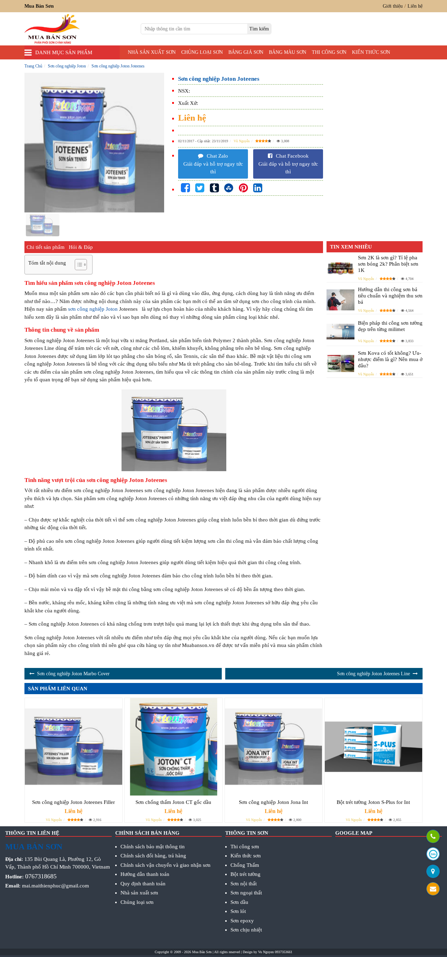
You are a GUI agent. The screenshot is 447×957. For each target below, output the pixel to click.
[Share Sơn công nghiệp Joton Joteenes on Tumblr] (214, 188)
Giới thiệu (393, 6)
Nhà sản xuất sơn (152, 52)
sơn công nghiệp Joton (93, 309)
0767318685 (41, 876)
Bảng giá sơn (245, 52)
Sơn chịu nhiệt (246, 930)
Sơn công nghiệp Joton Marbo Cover (73, 673)
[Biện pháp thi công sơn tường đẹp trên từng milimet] (340, 332)
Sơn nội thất (243, 883)
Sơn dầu (239, 902)
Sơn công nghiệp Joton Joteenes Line (373, 673)
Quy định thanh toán (143, 883)
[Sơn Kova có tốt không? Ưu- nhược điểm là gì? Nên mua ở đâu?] (340, 363)
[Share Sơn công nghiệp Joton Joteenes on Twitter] (199, 188)
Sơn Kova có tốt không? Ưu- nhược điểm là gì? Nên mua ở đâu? (390, 359)
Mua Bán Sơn (202, 952)
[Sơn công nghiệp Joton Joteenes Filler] (73, 746)
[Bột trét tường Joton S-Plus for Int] (373, 747)
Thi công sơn (329, 52)
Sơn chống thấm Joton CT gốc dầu (173, 802)
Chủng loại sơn (202, 52)
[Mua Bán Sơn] (433, 872)
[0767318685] (433, 837)
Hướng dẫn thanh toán (144, 874)
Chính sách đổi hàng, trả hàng (153, 855)
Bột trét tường (245, 874)
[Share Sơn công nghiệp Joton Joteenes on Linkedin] (257, 188)
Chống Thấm (244, 865)
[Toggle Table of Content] (77, 265)
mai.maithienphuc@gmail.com (55, 885)
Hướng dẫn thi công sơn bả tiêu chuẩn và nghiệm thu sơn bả (390, 296)
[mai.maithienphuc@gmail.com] (433, 889)
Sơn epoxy (242, 920)
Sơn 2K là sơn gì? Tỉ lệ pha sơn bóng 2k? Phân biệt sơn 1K (388, 264)
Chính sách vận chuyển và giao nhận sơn (165, 865)
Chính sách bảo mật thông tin (152, 846)
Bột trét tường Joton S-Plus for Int (373, 802)
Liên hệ (415, 6)
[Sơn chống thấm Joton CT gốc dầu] (173, 746)
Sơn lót (238, 911)
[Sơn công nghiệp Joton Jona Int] (273, 746)
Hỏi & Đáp (81, 247)
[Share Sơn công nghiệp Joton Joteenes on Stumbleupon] (228, 188)
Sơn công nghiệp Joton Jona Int (273, 802)
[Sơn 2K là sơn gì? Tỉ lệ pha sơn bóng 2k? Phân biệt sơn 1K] (340, 267)
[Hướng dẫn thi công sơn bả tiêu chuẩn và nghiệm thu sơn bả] (340, 299)
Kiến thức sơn (371, 52)
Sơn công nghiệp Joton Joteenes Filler (73, 802)
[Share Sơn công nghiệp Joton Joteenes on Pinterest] (243, 188)
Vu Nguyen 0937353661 (275, 952)
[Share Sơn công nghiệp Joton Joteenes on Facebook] (185, 188)
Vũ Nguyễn (242, 141)
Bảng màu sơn (287, 52)
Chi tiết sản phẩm (46, 247)
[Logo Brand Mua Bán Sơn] (52, 29)
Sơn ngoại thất (246, 892)
